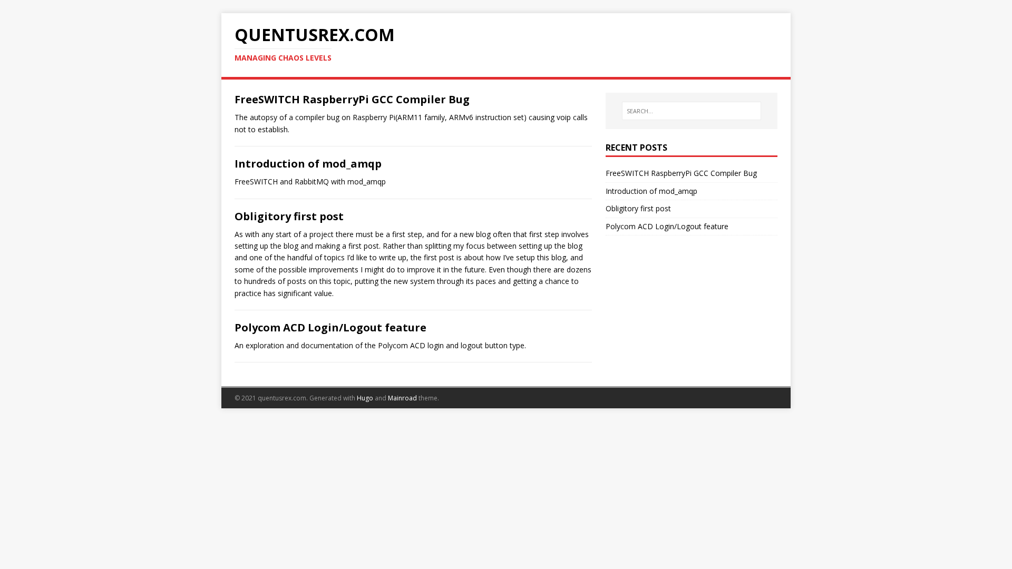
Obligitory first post (289, 216)
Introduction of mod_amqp (308, 163)
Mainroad (402, 398)
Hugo (365, 398)
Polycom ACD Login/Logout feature (330, 327)
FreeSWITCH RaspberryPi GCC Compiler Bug (352, 99)
